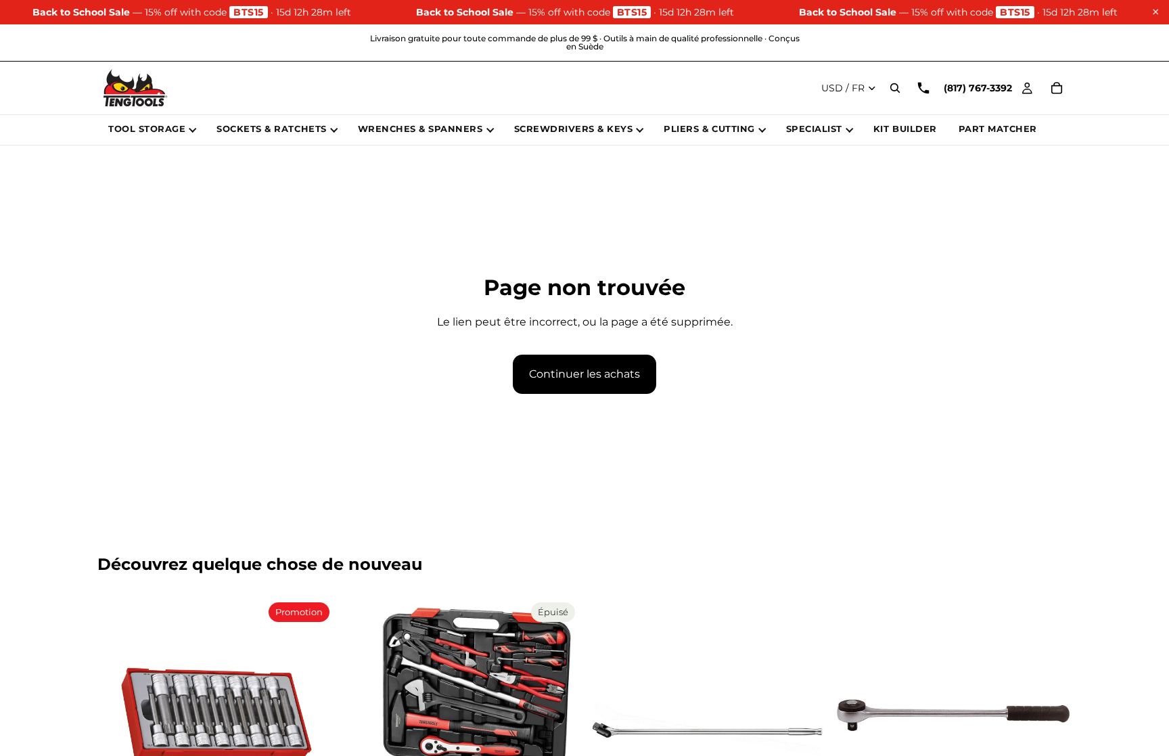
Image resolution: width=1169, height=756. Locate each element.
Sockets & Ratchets (271, 128)
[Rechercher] (895, 88)
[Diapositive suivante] (314, 715)
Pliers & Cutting (709, 128)
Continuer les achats (584, 374)
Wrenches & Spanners (420, 128)
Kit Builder (905, 128)
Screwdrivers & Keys (573, 128)
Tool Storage (146, 128)
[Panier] (1057, 88)
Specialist (814, 128)
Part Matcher (998, 128)
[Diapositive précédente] (117, 715)
